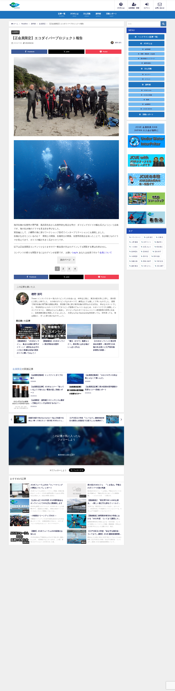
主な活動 (148, 69)
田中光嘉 (156, 256)
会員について (106, 252)
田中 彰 (145, 256)
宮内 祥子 (158, 251)
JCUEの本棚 (148, 95)
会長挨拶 (148, 49)
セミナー (148, 74)
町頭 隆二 (160, 247)
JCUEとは (148, 43)
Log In (75, 252)
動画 (147, 99)
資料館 (148, 84)
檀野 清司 (118, 42)
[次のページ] (66, 263)
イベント (148, 79)
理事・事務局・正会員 (148, 53)
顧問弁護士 (147, 63)
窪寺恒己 (146, 251)
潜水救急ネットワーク (148, 58)
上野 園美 (134, 242)
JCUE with (147, 90)
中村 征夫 (160, 261)
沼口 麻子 (160, 266)
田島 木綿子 (147, 261)
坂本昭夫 (134, 251)
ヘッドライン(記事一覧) (148, 37)
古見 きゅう (147, 247)
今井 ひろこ (147, 266)
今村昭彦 (134, 256)
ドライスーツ (136, 237)
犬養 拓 (160, 237)
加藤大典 (134, 261)
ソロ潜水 (134, 247)
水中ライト (147, 242)
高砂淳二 (160, 242)
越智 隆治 (134, 266)
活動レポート (148, 114)
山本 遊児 (149, 237)
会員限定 (15, 32)
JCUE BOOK (147, 108)
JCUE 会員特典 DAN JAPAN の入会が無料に (146, 128)
